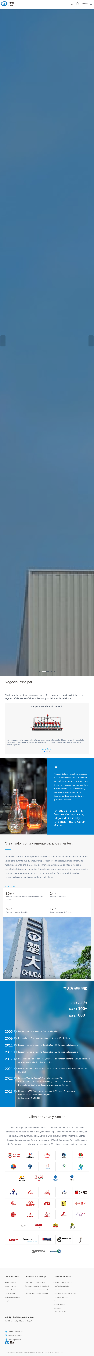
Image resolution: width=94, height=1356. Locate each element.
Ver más (45, 749)
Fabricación (58, 1290)
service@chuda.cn (15, 1335)
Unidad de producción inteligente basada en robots (37, 1290)
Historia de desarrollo (12, 1290)
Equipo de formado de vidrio (35, 1282)
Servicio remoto (59, 1304)
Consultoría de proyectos (63, 1282)
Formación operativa (61, 1297)
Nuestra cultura (10, 1286)
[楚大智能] (7, 3)
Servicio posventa (60, 1301)
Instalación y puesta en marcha (65, 1293)
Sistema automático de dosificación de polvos (37, 1286)
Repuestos (57, 1308)
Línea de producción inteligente (36, 1293)
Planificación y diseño (61, 1286)
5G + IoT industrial (60, 1312)
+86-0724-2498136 (15, 1331)
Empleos (8, 1301)
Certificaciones (10, 1293)
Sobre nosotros (10, 1282)
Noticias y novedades (12, 1297)
